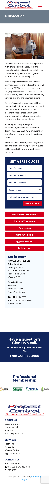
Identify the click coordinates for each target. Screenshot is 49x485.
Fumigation (24, 228)
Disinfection (24, 248)
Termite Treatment (24, 221)
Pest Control (10, 443)
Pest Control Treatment (25, 214)
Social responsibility (14, 433)
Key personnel (11, 427)
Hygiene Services (24, 241)
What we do (10, 430)
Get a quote (32, 203)
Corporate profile (12, 424)
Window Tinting (24, 234)
